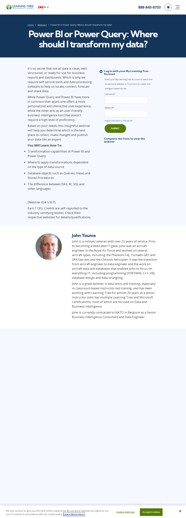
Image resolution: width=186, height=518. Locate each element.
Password (109, 108)
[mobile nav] (177, 7)
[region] (93, 511)
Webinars (42, 24)
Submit (115, 128)
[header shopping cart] (168, 7)
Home (31, 24)
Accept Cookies (151, 512)
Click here (132, 84)
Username (110, 94)
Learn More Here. (74, 514)
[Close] (180, 511)
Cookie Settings (125, 512)
